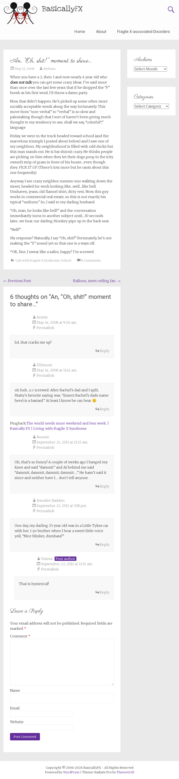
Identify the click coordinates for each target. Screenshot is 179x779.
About (101, 31)
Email (15, 708)
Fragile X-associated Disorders (143, 31)
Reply (104, 351)
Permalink (45, 327)
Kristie (42, 317)
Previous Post (17, 281)
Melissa (49, 69)
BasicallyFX (62, 9)
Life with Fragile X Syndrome (37, 260)
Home (79, 31)
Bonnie (43, 437)
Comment (20, 636)
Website (17, 722)
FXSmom (44, 365)
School (66, 260)
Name (15, 690)
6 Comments (91, 260)
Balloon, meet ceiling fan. (96, 281)
